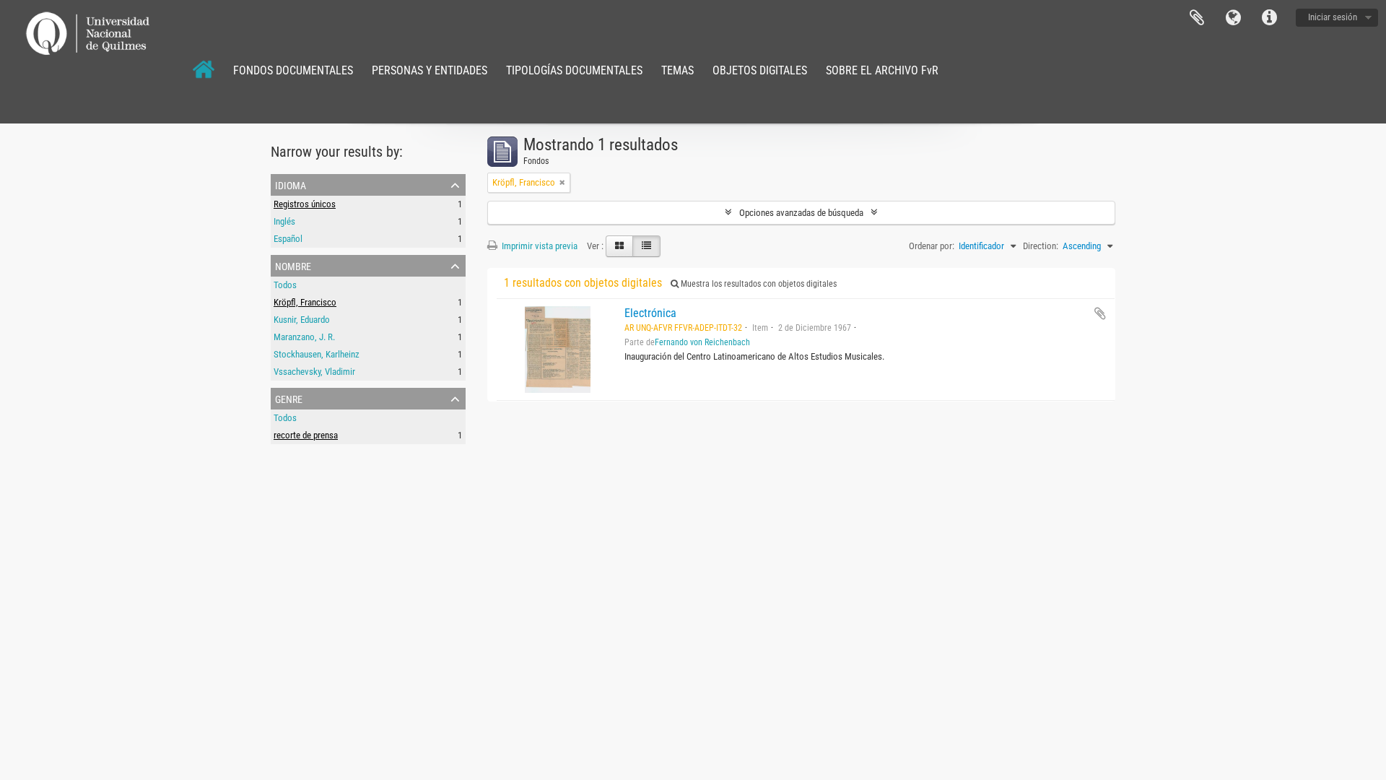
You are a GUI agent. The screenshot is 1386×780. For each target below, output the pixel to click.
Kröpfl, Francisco (305, 302)
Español (288, 238)
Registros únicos (305, 204)
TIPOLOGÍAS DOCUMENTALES (574, 70)
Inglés (284, 221)
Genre (288, 398)
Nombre (293, 265)
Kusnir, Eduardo (302, 319)
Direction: (1040, 245)
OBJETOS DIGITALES (759, 70)
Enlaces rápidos (1269, 18)
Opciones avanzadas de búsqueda (801, 212)
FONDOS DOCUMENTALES (293, 70)
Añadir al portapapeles (1100, 313)
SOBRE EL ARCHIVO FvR (882, 70)
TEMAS (677, 70)
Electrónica (650, 313)
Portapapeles (1197, 18)
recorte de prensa (306, 435)
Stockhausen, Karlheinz (316, 354)
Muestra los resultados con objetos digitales (758, 284)
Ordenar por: (931, 245)
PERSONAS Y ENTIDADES (429, 70)
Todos (285, 285)
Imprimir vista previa (539, 245)
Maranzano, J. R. (304, 337)
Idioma (1233, 18)
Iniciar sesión (1332, 17)
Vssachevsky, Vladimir (314, 371)
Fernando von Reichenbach (702, 342)
